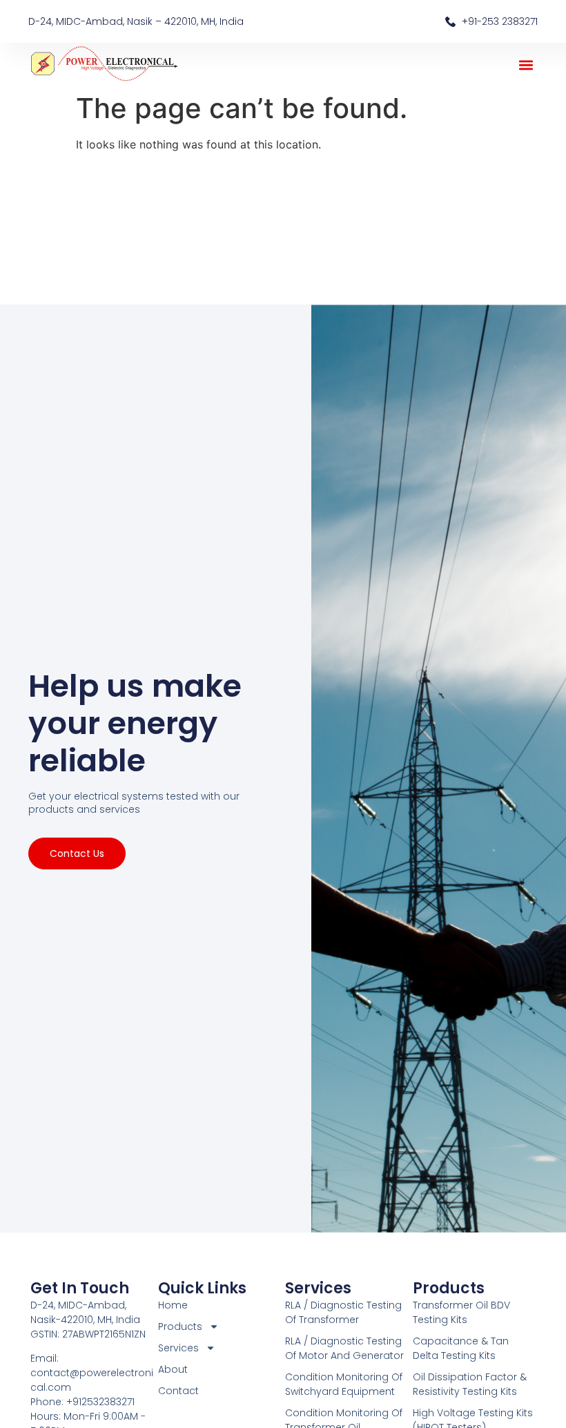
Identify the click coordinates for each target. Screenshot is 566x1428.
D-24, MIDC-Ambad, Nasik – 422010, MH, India (136, 21)
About (173, 1369)
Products (449, 1288)
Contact (178, 1391)
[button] (526, 64)
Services (318, 1288)
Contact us (77, 853)
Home (173, 1305)
